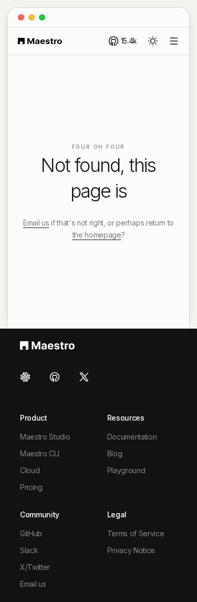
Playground (126, 470)
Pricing (31, 487)
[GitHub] (54, 376)
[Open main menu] (173, 41)
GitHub (31, 533)
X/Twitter (35, 567)
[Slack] (28, 376)
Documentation (132, 436)
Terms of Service (135, 533)
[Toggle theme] (152, 41)
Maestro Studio (45, 436)
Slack (29, 550)
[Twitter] (84, 376)
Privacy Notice (131, 550)
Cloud (29, 470)
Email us (36, 222)
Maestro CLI (39, 453)
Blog (114, 453)
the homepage (96, 234)
